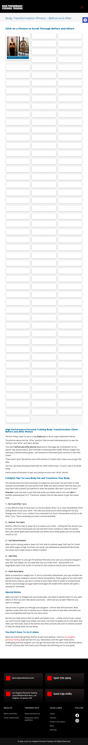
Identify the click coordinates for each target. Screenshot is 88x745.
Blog (52, 726)
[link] (77, 715)
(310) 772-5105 (62, 677)
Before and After (10, 714)
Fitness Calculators (57, 722)
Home (52, 714)
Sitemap (53, 730)
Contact (53, 718)
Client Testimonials (11, 718)
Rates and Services (32, 714)
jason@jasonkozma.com (23, 678)
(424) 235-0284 (62, 693)
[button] (85, 20)
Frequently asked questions (32, 719)
